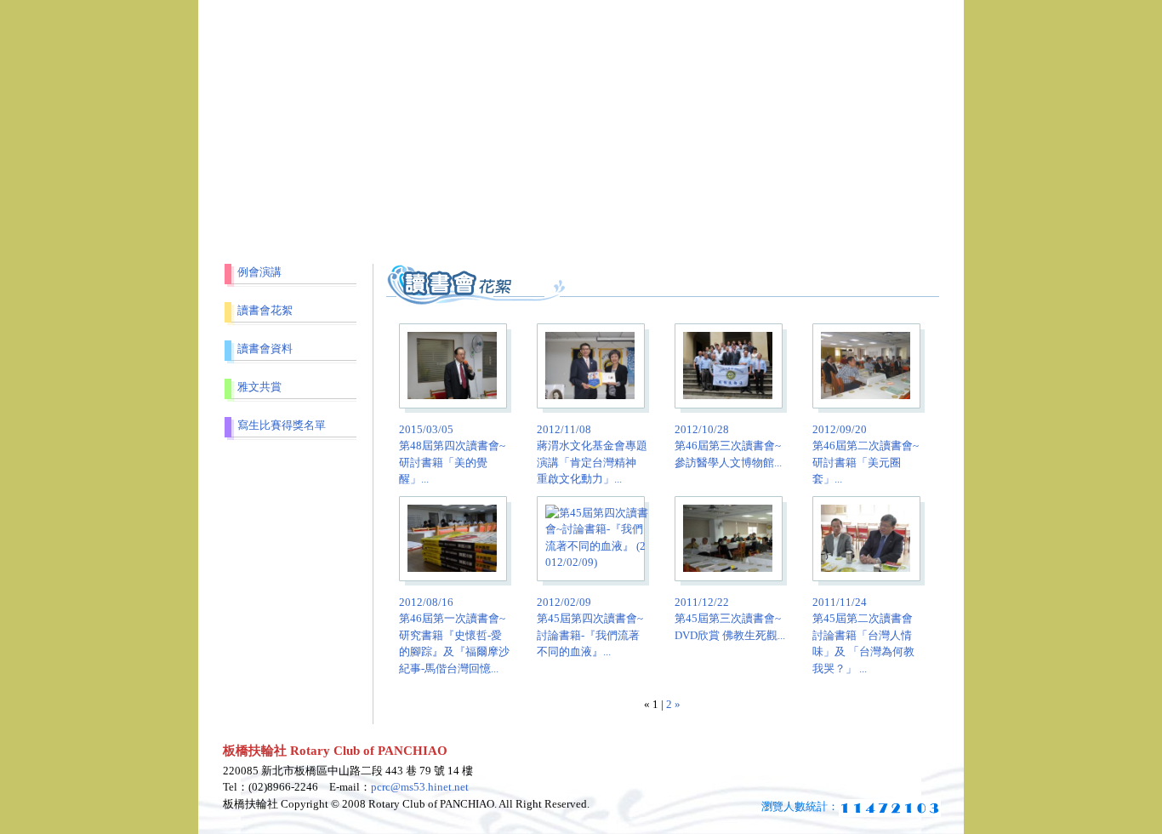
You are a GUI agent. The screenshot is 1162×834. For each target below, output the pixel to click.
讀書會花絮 (265, 310)
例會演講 (259, 272)
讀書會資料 (265, 348)
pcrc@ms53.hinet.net (420, 786)
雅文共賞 (259, 386)
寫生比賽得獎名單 (281, 425)
